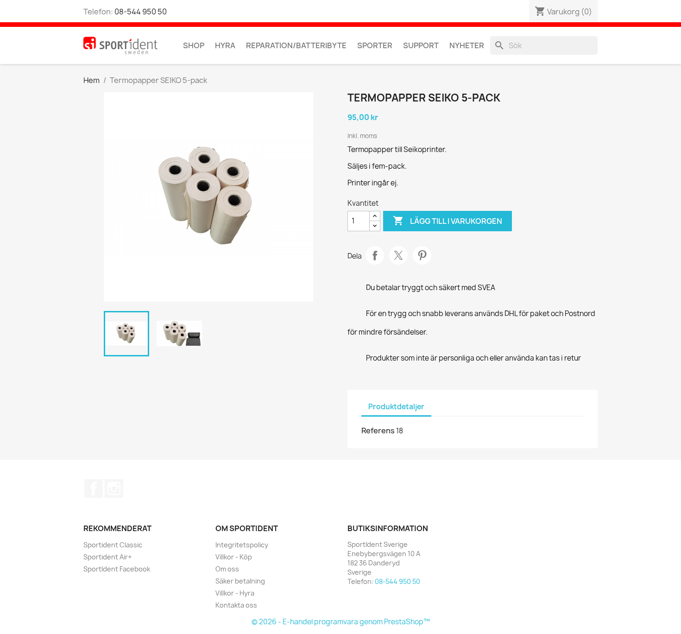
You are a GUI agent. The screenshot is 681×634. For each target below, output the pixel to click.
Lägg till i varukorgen (447, 220)
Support (421, 45)
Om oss (227, 568)
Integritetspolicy (241, 544)
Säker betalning (240, 581)
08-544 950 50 (140, 11)
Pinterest (422, 255)
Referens (378, 430)
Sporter (374, 45)
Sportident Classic (112, 544)
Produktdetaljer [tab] (396, 407)
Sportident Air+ (107, 556)
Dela (375, 255)
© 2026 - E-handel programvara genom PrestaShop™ (341, 622)
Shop (193, 45)
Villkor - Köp (233, 556)
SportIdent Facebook (116, 568)
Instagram (114, 488)
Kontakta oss (236, 605)
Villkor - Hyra (234, 593)
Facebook (93, 488)
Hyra (225, 45)
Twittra (398, 255)
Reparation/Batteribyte (296, 45)
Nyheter (466, 45)
